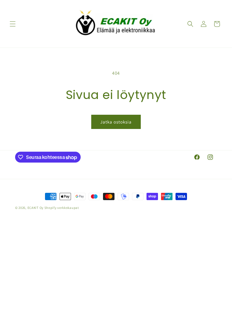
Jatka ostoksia (116, 122)
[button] (12, 24)
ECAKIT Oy (35, 208)
